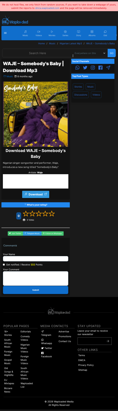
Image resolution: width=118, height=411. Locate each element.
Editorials (26, 331)
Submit (35, 290)
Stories (78, 86)
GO (111, 53)
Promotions (65, 336)
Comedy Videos (25, 338)
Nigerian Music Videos (25, 348)
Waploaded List (27, 385)
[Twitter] (85, 68)
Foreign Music (8, 353)
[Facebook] (100, 68)
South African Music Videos (24, 373)
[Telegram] (108, 68)
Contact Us (65, 341)
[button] (5, 33)
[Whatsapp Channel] (77, 68)
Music (9, 76)
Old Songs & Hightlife (8, 371)
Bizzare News (8, 390)
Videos (96, 94)
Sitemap (82, 369)
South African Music (8, 343)
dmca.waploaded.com (47, 8)
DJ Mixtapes (9, 381)
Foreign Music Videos (25, 360)
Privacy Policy (86, 365)
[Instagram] (92, 68)
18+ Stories (8, 333)
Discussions (80, 94)
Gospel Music (8, 361)
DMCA (81, 360)
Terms (81, 355)
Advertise (64, 331)
